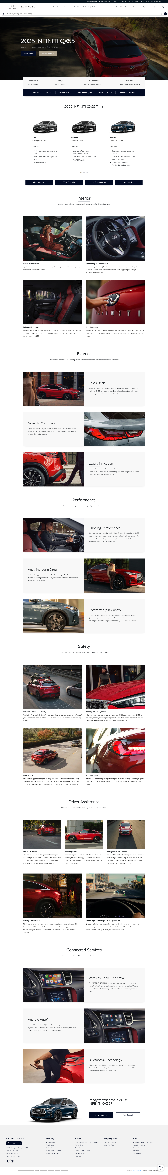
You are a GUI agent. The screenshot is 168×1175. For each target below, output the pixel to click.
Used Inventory (50, 1145)
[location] (141, 1)
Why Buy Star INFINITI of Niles (143, 1142)
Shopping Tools (111, 1138)
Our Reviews (137, 1153)
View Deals (28, 53)
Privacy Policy (22, 1170)
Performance (64, 93)
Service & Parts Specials (82, 1150)
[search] (163, 7)
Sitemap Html (43, 1170)
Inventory (50, 1138)
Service (78, 1138)
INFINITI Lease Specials (53, 1150)
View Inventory (48, 53)
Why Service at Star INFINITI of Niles (86, 1142)
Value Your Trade (109, 1145)
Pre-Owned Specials (52, 1153)
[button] (80, 172)
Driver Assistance (105, 93)
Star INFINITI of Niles (11, 1170)
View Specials (69, 182)
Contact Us (128, 182)
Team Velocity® (136, 1170)
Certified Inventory (51, 1148)
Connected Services (127, 93)
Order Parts (78, 1156)
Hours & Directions (139, 1145)
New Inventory (50, 1142)
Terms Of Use (30, 1170)
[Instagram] (12, 1161)
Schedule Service (80, 1153)
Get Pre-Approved (99, 182)
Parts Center (79, 1148)
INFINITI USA (64, 1170)
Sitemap (37, 1170)
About (136, 1138)
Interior (36, 93)
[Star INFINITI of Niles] (22, 6)
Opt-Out (57, 1170)
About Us (136, 1150)
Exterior (49, 93)
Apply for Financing (110, 1142)
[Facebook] (8, 1161)
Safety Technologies (84, 93)
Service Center (79, 1145)
